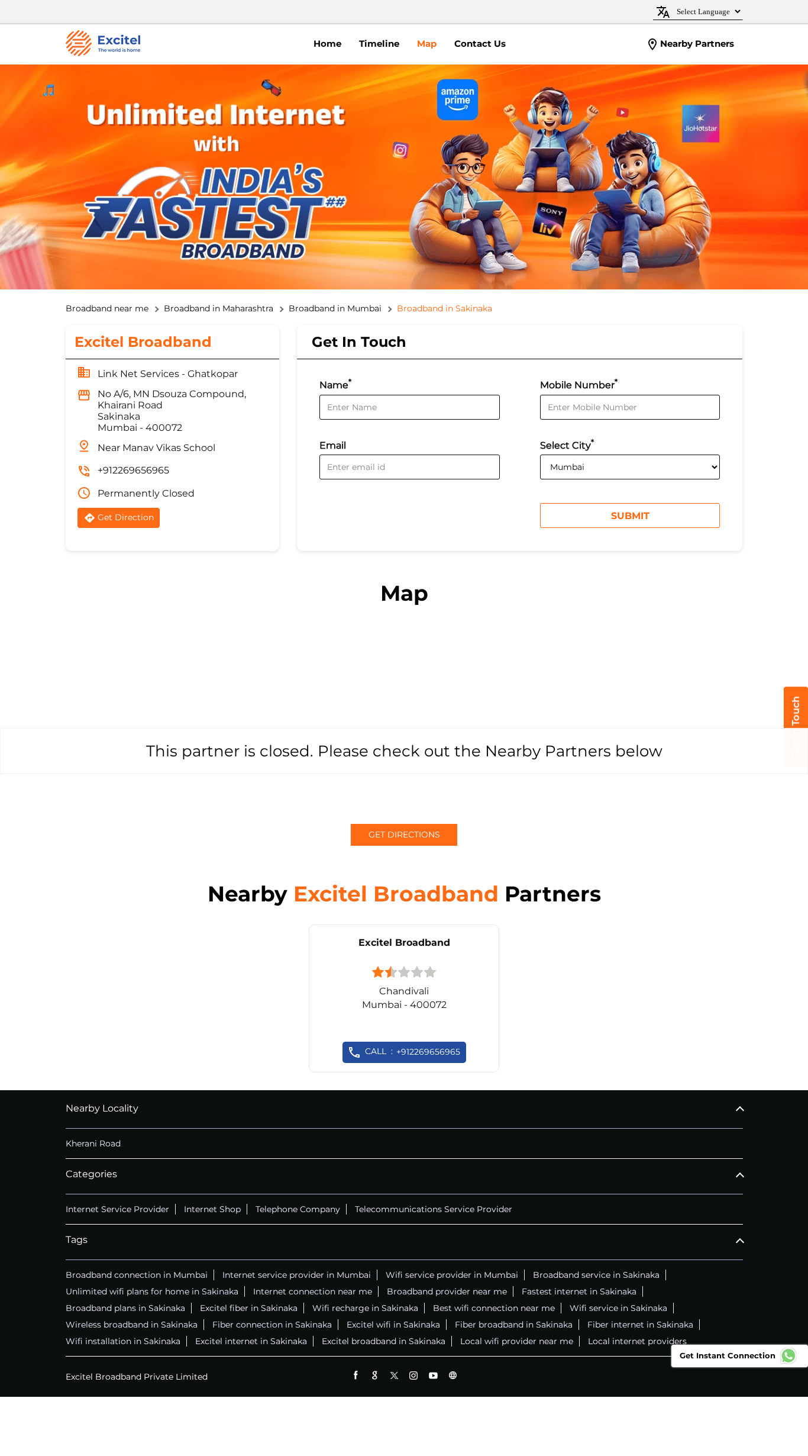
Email (332, 445)
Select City (567, 444)
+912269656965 (133, 470)
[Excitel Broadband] (103, 44)
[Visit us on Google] (375, 1375)
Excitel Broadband (404, 942)
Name (335, 384)
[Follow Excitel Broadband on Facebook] (355, 1375)
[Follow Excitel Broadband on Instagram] (414, 1375)
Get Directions (404, 834)
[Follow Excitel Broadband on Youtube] (433, 1375)
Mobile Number (579, 384)
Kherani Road (93, 1143)
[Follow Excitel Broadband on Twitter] (394, 1375)
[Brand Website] (453, 1375)
